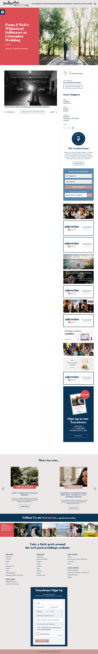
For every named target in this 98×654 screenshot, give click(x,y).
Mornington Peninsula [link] (71, 118)
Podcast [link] (81, 4)
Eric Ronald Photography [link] (72, 82)
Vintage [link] (66, 101)
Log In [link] (69, 563)
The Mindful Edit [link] (10, 573)
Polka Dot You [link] (73, 487)
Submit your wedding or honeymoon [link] (78, 572)
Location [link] (39, 566)
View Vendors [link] (78, 187)
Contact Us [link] (71, 561)
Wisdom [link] (47, 4)
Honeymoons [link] (62, 4)
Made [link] (53, 4)
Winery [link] (65, 111)
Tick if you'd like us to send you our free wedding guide (49, 628)
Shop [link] (87, 4)
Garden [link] (66, 109)
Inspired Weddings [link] (20, 49)
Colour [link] (39, 563)
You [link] (42, 4)
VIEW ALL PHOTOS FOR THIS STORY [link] (32, 112)
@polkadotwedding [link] (67, 518)
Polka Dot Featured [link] (24, 487)
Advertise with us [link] (73, 575)
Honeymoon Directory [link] (12, 584)
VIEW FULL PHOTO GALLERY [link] (73, 86)
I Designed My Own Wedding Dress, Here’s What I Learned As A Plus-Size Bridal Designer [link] (73, 495)
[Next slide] (94, 488)
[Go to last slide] (3, 488)
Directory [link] (72, 4)
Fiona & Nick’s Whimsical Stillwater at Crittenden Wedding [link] (26, 107)
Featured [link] (36, 4)
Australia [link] (66, 116)
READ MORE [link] (78, 163)
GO (89, 195)
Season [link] (39, 573)
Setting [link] (39, 570)
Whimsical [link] (67, 103)
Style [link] (38, 568)
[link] (2, 12)
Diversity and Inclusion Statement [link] (77, 559)
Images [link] (39, 561)
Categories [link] (40, 557)
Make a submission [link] (73, 570)
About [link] (69, 557)
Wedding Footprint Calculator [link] (14, 575)
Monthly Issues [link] (41, 575)
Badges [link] (70, 577)
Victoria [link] (66, 120)
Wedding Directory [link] (11, 581)
